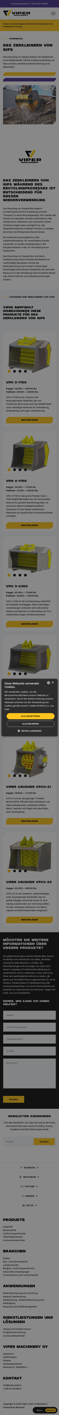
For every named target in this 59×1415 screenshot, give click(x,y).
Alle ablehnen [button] (30, 723)
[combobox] (48, 682)
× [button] (52, 682)
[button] (29, 731)
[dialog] (30, 707)
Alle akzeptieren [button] (30, 716)
